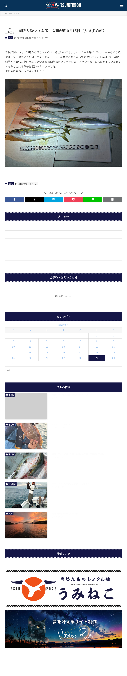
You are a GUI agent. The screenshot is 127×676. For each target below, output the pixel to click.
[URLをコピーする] (112, 199)
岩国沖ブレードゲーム (27, 183)
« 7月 (7, 369)
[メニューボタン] (121, 5)
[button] (14, 199)
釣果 (10, 38)
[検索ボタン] (5, 5)
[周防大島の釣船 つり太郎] (63, 5)
